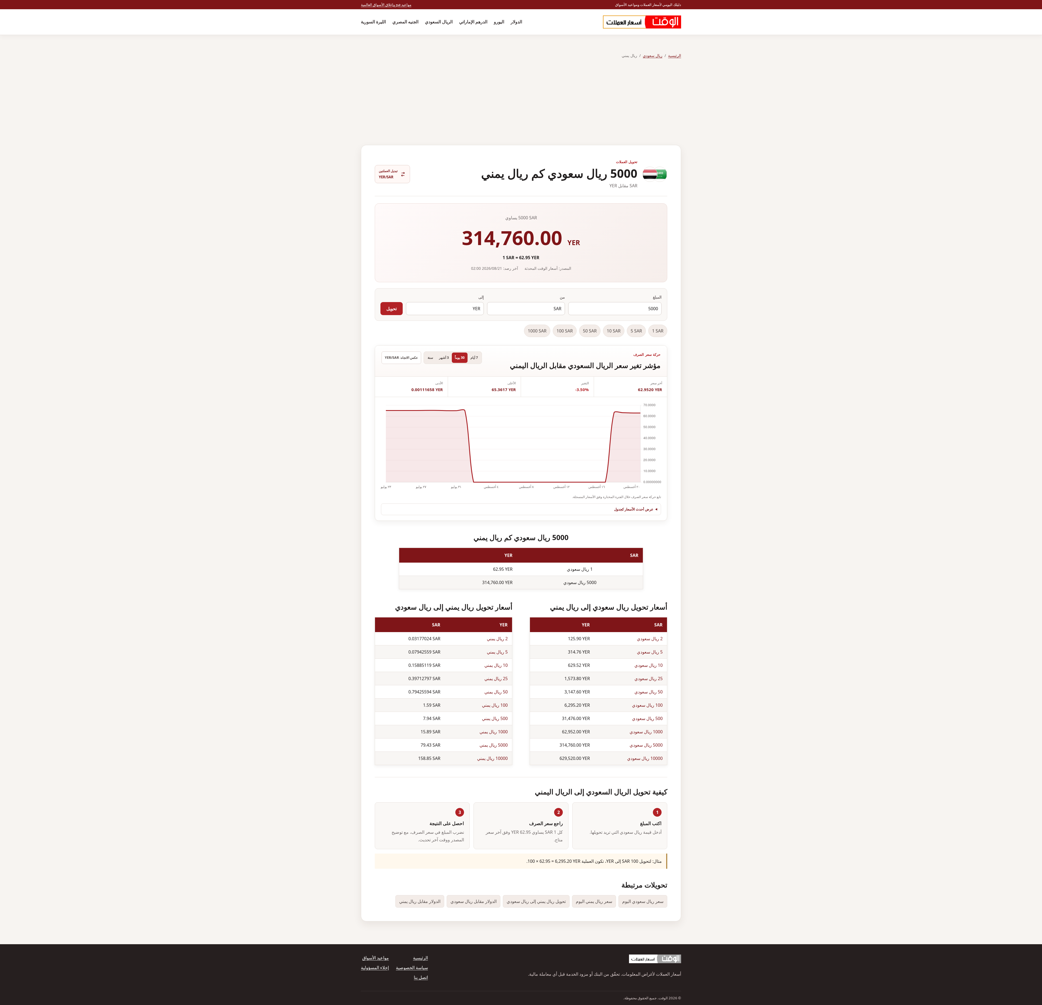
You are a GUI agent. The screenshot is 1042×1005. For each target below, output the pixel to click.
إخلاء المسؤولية (375, 968)
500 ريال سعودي (647, 718)
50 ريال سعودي (648, 692)
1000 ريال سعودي (646, 732)
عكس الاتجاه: (401, 357)
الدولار (516, 22)
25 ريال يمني (496, 678)
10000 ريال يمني (492, 758)
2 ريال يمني (497, 639)
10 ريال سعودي (648, 665)
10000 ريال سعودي (645, 758)
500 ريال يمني (495, 718)
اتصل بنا (421, 977)
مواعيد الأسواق (375, 958)
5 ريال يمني (497, 652)
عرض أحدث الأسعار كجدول (633, 509)
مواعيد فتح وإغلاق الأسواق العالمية (386, 4)
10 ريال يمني (496, 665)
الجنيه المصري (405, 22)
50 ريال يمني (496, 692)
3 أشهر (444, 357)
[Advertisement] (521, 102)
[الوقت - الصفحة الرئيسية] (642, 22)
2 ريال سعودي (650, 639)
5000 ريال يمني (493, 745)
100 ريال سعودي (647, 705)
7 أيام (474, 357)
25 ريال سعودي (648, 678)
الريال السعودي (439, 22)
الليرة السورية (373, 22)
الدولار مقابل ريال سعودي (473, 901)
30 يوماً (460, 357)
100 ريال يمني (495, 705)
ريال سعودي (652, 55)
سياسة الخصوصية (412, 968)
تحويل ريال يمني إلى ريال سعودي (536, 901)
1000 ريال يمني (493, 732)
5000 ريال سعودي (646, 745)
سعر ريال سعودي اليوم (642, 901)
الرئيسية (674, 55)
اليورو (499, 22)
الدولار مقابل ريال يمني (419, 901)
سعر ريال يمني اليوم (594, 901)
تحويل (391, 309)
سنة (430, 357)
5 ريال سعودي (650, 652)
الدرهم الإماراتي (473, 22)
